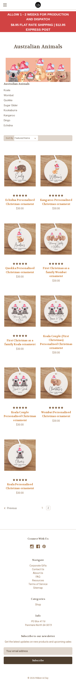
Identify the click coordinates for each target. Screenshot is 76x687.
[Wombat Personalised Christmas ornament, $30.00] (56, 383)
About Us (38, 573)
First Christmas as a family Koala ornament (20, 342)
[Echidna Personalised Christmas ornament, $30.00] (20, 170)
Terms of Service (38, 584)
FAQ (38, 576)
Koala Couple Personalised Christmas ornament (20, 416)
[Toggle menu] (5, 5)
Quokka (8, 100)
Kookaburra (10, 110)
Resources (38, 580)
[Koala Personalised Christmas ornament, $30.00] (20, 455)
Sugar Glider (11, 105)
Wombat (9, 95)
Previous (12, 508)
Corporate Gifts (38, 565)
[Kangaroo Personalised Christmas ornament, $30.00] (56, 170)
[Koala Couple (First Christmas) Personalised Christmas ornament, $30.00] (56, 311)
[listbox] (26, 138)
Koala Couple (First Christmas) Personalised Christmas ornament (56, 342)
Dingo (7, 120)
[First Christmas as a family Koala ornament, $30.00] (20, 311)
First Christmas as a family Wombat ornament (56, 272)
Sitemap (38, 587)
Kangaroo (9, 115)
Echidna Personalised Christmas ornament (20, 202)
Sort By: (10, 138)
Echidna (8, 125)
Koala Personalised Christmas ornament (20, 486)
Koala (7, 90)
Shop (38, 604)
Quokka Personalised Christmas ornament (19, 270)
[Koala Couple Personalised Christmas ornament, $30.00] (20, 383)
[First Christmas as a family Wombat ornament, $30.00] (56, 239)
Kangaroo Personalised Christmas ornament (56, 202)
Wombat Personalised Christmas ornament (56, 414)
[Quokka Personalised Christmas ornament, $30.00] (20, 239)
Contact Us (38, 569)
